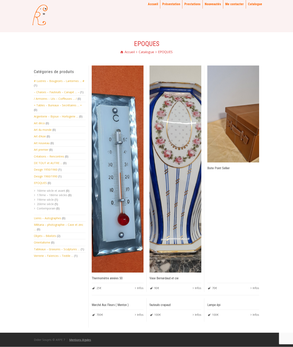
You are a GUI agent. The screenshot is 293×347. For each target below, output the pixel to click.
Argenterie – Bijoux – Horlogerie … (56, 116)
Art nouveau (42, 143)
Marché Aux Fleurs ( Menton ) (110, 305)
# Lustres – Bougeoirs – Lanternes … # (59, 81)
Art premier (41, 150)
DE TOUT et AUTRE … (48, 163)
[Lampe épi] (233, 298)
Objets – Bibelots (45, 236)
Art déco (39, 123)
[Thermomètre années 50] (118, 169)
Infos (140, 288)
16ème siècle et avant (51, 191)
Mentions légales (80, 340)
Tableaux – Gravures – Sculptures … (57, 249)
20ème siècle (45, 204)
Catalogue (255, 4)
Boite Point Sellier (218, 168)
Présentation (171, 4)
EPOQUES (40, 183)
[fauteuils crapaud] (175, 298)
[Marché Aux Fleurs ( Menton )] (118, 298)
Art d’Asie (40, 136)
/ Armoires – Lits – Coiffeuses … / (55, 99)
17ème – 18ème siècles (52, 195)
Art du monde (43, 130)
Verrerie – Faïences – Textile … (53, 256)
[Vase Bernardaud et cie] (175, 169)
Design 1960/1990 (45, 176)
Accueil (153, 4)
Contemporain (46, 208)
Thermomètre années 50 (107, 278)
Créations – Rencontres (49, 156)
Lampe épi (213, 305)
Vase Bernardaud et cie (164, 278)
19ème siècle (45, 199)
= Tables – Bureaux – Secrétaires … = (58, 105)
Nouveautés (213, 4)
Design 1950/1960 (45, 169)
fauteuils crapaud (160, 305)
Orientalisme (42, 242)
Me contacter (234, 4)
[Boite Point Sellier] (233, 113)
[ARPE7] (39, 16)
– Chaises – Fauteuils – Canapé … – (56, 92)
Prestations (192, 4)
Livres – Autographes (47, 218)
